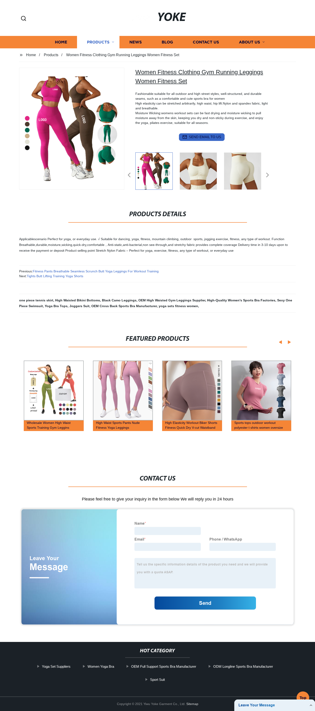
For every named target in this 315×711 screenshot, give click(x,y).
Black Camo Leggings (119, 300)
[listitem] (157, 173)
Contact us (206, 42)
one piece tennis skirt (36, 300)
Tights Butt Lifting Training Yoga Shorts (55, 276)
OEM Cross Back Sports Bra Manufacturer (124, 306)
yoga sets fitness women (178, 306)
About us (249, 42)
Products (98, 42)
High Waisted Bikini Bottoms (77, 300)
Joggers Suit (79, 306)
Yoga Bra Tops (56, 306)
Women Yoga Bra (101, 666)
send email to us (205, 137)
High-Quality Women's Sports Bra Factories (241, 300)
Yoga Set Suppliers (56, 666)
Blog (167, 42)
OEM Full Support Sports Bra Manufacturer (163, 666)
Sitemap (192, 704)
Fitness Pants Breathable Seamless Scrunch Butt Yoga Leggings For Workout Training (96, 271)
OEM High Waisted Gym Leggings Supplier (171, 300)
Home (61, 42)
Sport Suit (157, 679)
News (135, 42)
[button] (23, 18)
